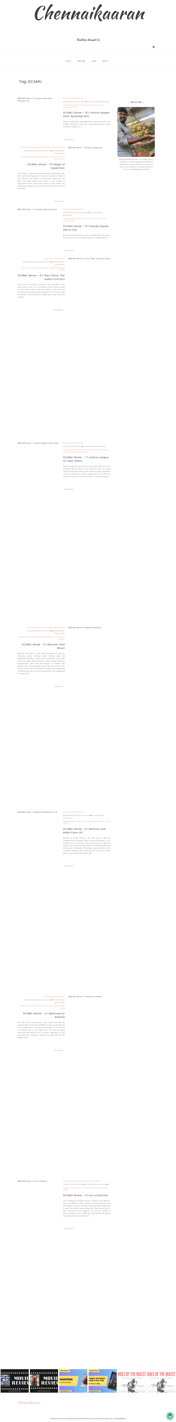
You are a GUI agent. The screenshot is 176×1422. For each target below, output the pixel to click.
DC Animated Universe (54, 157)
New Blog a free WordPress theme (96, 1418)
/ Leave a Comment (44, 151)
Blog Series (67, 98)
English (43, 147)
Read (105, 61)
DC (77, 105)
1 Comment (78, 446)
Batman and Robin (45, 637)
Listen (94, 61)
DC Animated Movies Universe (97, 450)
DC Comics (74, 107)
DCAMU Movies (77, 98)
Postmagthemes (119, 1418)
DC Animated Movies (86, 105)
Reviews (62, 147)
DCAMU (62, 159)
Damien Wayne (74, 1188)
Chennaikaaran (88, 12)
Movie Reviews (52, 147)
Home (68, 61)
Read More (69, 139)
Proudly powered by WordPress (62, 1418)
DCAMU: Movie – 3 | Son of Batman (85, 1195)
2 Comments (81, 102)
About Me (81, 61)
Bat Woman (28, 637)
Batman (35, 637)
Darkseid (72, 105)
